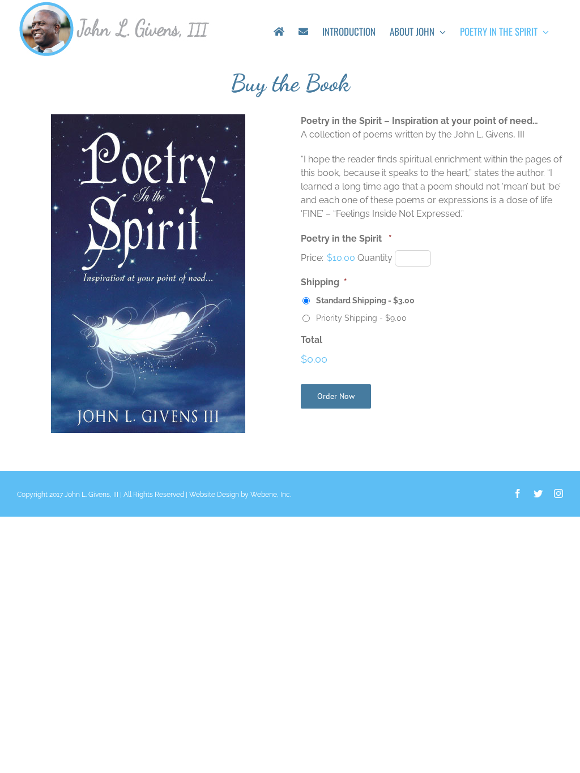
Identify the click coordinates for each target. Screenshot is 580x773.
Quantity (375, 257)
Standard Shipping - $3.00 (365, 300)
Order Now (336, 396)
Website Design (214, 495)
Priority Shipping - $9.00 (361, 318)
